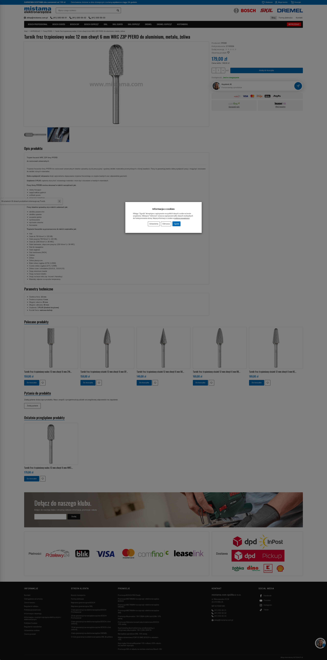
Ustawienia (153, 224)
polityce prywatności (182, 218)
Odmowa (166, 224)
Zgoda (176, 224)
